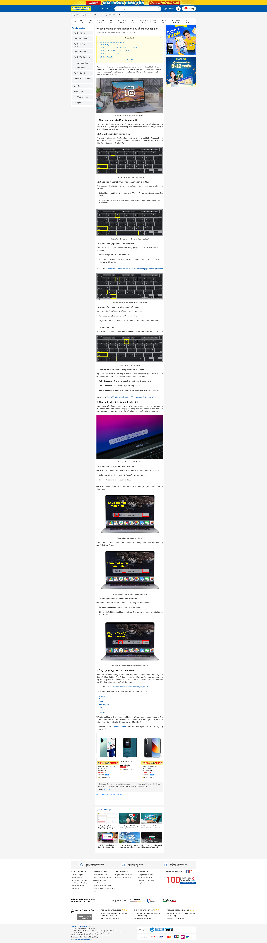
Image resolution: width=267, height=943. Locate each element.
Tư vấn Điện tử (79, 33)
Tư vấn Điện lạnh (80, 38)
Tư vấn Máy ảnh (82, 63)
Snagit (101, 701)
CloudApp (102, 712)
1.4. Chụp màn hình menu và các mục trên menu (116, 54)
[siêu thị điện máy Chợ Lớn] (81, 8)
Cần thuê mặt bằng (77, 885)
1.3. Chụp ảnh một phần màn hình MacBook (114, 51)
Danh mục (106, 9)
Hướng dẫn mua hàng (145, 877)
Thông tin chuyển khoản (146, 875)
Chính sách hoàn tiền (100, 875)
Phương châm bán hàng (79, 880)
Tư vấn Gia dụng (80, 51)
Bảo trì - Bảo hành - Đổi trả (102, 877)
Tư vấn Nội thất (79, 73)
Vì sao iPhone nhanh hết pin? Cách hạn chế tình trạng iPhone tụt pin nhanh (135, 269)
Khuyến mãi (141, 883)
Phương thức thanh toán (146, 880)
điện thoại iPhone (119, 727)
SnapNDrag (102, 710)
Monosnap (102, 699)
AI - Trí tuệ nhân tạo (81, 97)
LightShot (102, 696)
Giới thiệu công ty (76, 875)
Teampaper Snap (104, 704)
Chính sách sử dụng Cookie (102, 885)
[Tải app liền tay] (181, 40)
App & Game (78, 92)
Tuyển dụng (75, 888)
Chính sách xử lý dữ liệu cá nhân (104, 888)
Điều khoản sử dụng (99, 883)
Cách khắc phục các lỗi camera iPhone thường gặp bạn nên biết (130, 397)
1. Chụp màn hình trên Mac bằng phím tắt (111, 42)
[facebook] (187, 872)
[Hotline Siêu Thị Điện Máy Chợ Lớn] (129, 791)
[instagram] (194, 872)
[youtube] (190, 872)
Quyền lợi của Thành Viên (124, 875)
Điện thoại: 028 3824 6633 (110, 918)
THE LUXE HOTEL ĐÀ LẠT (144, 910)
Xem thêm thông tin (188, 883)
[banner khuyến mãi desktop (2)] (133, 2)
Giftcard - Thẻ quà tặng (123, 877)
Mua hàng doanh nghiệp (79, 883)
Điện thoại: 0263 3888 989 (142, 918)
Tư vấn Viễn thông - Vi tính (104, 15)
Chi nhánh (170, 9)
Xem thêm (129, 59)
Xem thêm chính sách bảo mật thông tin (82, 939)
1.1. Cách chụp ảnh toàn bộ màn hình (112, 45)
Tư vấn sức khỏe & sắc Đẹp (82, 79)
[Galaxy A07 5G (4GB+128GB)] (108, 749)
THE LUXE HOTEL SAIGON (111, 910)
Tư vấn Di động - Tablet (80, 45)
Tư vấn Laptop (81, 67)
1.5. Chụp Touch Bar (106, 57)
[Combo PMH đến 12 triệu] (181, 72)
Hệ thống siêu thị (76, 877)
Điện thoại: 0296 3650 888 (175, 918)
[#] (157, 932)
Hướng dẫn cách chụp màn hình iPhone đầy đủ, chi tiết (127, 687)
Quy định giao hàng (99, 880)
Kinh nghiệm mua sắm (86, 15)
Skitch (101, 707)
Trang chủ (74, 15)
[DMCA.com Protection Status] (169, 931)
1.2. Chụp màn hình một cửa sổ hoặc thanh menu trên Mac (119, 48)
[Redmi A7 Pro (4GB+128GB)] (152, 749)
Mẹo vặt (77, 86)
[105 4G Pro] (130, 746)
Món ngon (77, 103)
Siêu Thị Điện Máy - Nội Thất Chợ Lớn (109, 794)
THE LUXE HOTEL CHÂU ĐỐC (178, 910)
